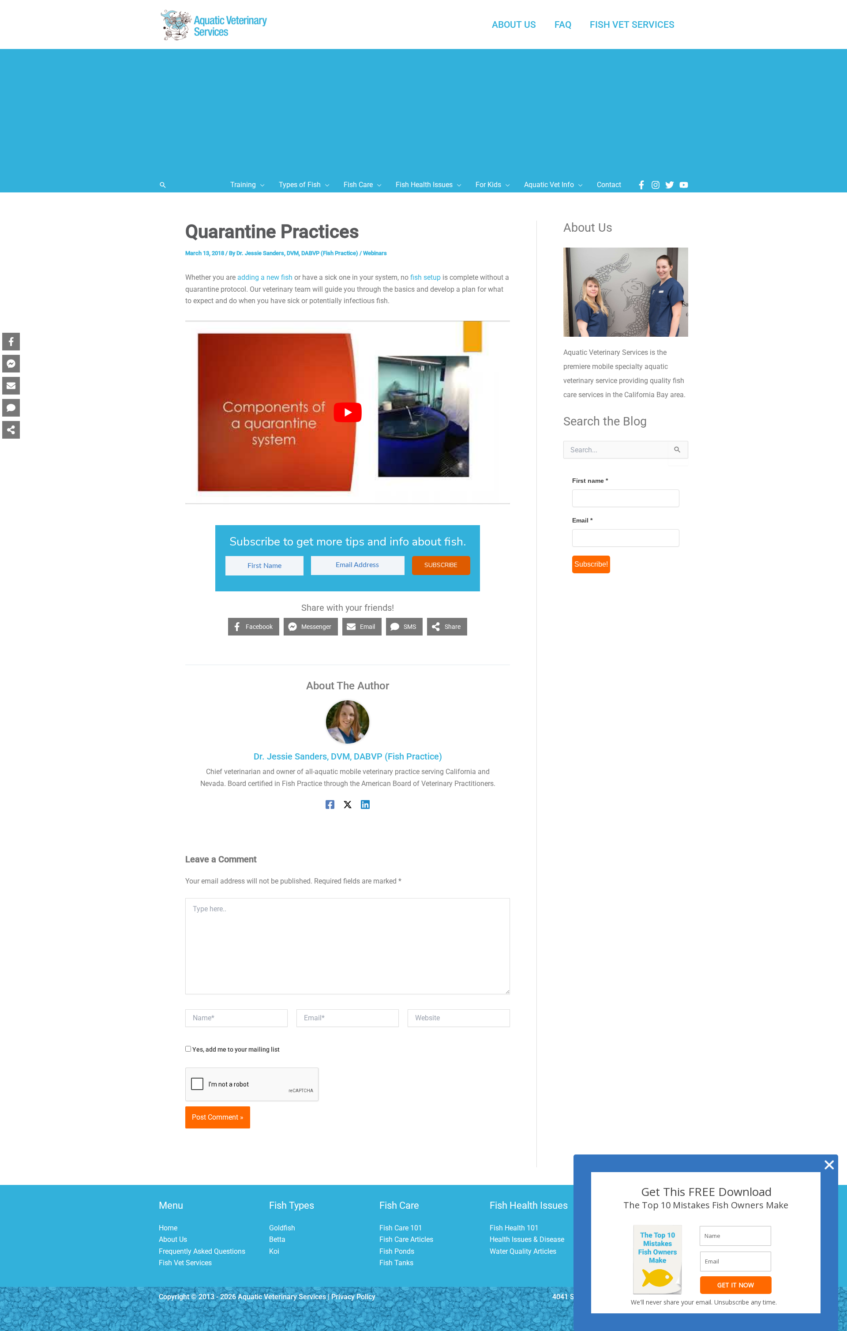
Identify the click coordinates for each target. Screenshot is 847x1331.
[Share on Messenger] (11, 363)
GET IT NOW (735, 1285)
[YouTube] (683, 184)
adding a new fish (264, 277)
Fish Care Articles (406, 1239)
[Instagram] (655, 184)
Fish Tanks (396, 1263)
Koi (274, 1251)
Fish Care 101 (400, 1228)
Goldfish (282, 1228)
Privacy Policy (353, 1297)
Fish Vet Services (185, 1263)
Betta (277, 1239)
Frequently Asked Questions (202, 1251)
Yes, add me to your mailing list (235, 1049)
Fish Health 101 (514, 1228)
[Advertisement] (423, 111)
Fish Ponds (396, 1251)
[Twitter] (669, 184)
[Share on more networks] (11, 430)
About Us (173, 1239)
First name (590, 480)
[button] (163, 185)
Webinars (375, 253)
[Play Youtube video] (347, 412)
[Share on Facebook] (11, 341)
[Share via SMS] (11, 408)
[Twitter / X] (347, 804)
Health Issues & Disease (527, 1239)
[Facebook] (641, 184)
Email (582, 520)
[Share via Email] (11, 386)
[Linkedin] (365, 804)
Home (168, 1228)
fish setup (425, 277)
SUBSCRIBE (440, 565)
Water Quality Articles (523, 1251)
